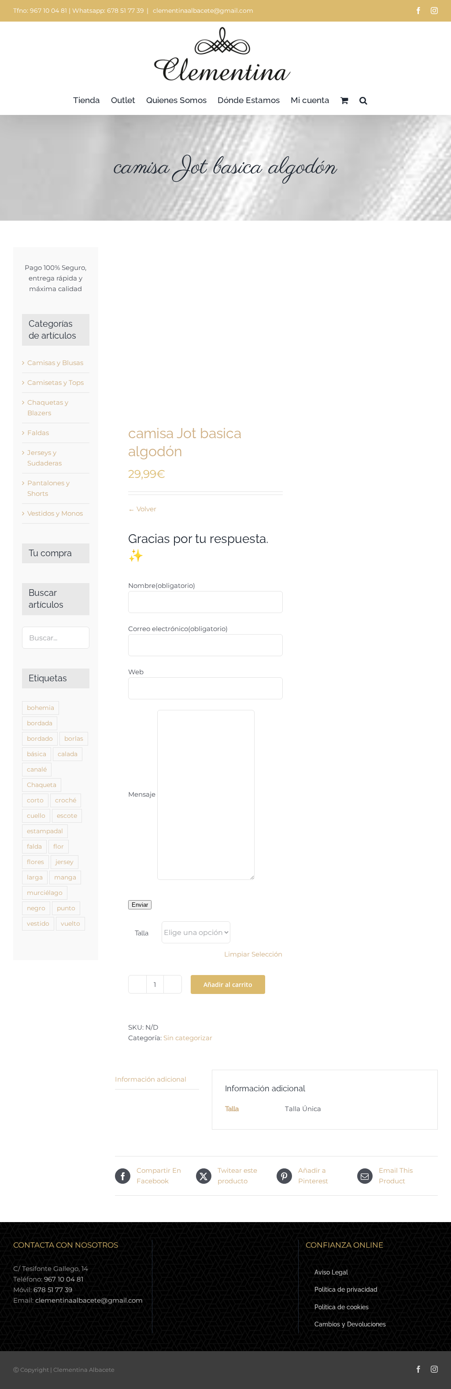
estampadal (45, 831)
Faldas (38, 433)
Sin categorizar (187, 1038)
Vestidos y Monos (55, 513)
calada (68, 753)
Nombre (161, 585)
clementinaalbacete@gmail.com (202, 11)
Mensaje (141, 794)
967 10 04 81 (63, 1279)
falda (34, 846)
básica (36, 753)
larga (35, 877)
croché (65, 800)
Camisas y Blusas (55, 362)
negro (36, 908)
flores (35, 861)
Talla (141, 933)
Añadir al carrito (227, 984)
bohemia (40, 707)
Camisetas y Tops (55, 382)
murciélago (45, 892)
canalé (37, 769)
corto (35, 800)
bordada (39, 723)
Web (136, 672)
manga (65, 877)
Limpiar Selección (253, 954)
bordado (40, 738)
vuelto (70, 923)
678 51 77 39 (52, 1290)
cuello (36, 815)
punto (66, 908)
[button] (363, 100)
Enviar (140, 904)
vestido (38, 923)
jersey (64, 861)
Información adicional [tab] (150, 1079)
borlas (73, 738)
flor (58, 846)
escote (67, 815)
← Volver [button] (142, 509)
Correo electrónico (178, 628)
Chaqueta (41, 784)
